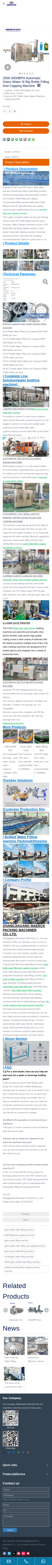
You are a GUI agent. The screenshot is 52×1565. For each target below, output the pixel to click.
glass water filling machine (16, 1240)
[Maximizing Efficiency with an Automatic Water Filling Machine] (37, 1346)
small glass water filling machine (19, 1256)
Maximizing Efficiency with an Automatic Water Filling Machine (36, 1359)
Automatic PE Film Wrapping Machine (20, 690)
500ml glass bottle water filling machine (22, 1262)
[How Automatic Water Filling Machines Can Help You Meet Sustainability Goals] (14, 1346)
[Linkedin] (9, 1453)
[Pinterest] (28, 1553)
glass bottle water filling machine (19, 1230)
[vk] (23, 1453)
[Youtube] (18, 1553)
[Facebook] (14, 1453)
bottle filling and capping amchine (19, 1235)
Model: (8, 152)
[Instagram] (23, 1553)
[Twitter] (4, 1453)
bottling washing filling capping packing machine (22, 1269)
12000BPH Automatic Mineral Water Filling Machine (35, 1320)
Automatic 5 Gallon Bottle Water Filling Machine (17, 1320)
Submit (10, 1530)
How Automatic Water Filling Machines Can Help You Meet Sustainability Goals (14, 1359)
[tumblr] (28, 1453)
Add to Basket (26, 131)
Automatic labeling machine (22, 232)
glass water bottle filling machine (19, 1251)
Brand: (8, 157)
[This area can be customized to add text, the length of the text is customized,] (14, 1373)
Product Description (17, 162)
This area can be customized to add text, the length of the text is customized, (14, 1385)
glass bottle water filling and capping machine (25, 1246)
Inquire (27, 124)
